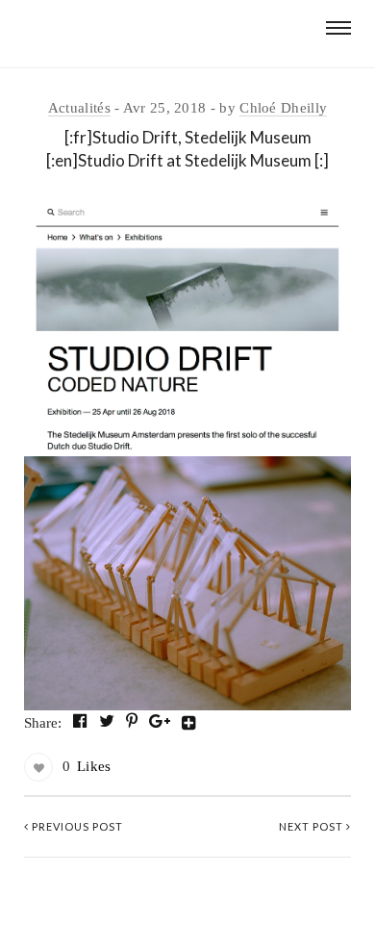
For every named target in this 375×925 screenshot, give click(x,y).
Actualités (79, 108)
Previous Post (76, 826)
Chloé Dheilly (283, 108)
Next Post (312, 826)
